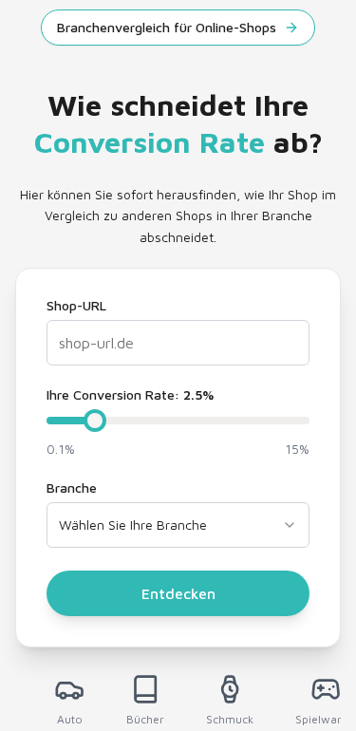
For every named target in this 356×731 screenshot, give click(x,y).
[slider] (94, 420)
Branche (72, 488)
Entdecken (178, 593)
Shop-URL (76, 305)
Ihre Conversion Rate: (130, 395)
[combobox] (178, 525)
